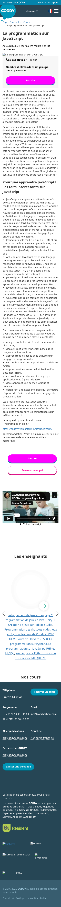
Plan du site (9, 898)
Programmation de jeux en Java (24, 620)
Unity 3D (50, 620)
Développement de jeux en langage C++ (30, 615)
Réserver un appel (47, 2)
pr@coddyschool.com (15, 737)
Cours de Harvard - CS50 (32, 639)
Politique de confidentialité (31, 898)
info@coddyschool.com (43, 714)
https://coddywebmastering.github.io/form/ (27, 428)
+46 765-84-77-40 (12, 697)
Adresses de (14, 2)
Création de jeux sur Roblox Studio (30, 625)
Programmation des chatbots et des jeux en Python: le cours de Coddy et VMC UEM (30, 634)
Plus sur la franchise (42, 737)
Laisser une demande (18, 766)
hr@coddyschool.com (15, 754)
